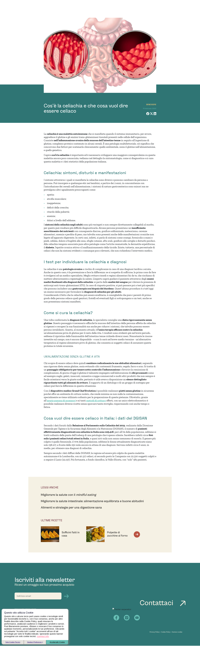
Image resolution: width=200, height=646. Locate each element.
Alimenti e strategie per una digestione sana (71, 507)
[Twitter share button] (152, 113)
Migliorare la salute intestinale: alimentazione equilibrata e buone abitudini (92, 501)
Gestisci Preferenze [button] (34, 642)
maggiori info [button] (43, 636)
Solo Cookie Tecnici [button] (12, 642)
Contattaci (157, 603)
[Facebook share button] (148, 113)
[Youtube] (137, 617)
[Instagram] (126, 617)
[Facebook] (116, 617)
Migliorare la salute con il (68, 495)
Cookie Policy (165, 632)
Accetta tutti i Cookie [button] (57, 642)
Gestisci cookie (177, 632)
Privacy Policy (154, 632)
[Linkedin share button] (155, 113)
